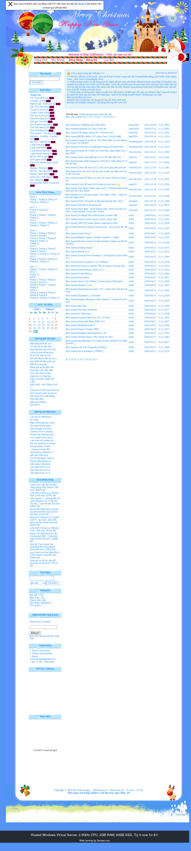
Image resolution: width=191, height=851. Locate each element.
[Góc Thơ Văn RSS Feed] (52, 106)
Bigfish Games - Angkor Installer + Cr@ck (98, 237)
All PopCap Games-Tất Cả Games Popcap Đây (101, 266)
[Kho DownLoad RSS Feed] (55, 124)
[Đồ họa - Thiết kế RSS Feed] (53, 142)
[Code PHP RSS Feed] (49, 148)
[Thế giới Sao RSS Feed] (50, 121)
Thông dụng (85, 114)
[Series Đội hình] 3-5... (41, 461)
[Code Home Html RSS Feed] (54, 153)
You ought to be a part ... (42, 437)
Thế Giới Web (37, 127)
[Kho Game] (71, 125)
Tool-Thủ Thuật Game (41, 162)
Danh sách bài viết (102, 114)
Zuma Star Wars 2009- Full (91, 321)
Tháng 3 (51, 233)
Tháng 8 (43, 199)
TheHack (133, 210)
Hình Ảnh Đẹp (37, 118)
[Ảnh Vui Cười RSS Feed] (52, 115)
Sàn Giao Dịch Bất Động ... (43, 396)
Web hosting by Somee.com (94, 840)
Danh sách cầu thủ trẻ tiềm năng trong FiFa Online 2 (43, 486)
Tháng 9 (34, 241)
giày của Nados (38, 402)
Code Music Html (38, 150)
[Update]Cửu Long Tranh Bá (92, 128)
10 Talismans (84, 313)
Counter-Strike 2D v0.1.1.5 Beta (94, 317)
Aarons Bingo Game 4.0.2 (91, 269)
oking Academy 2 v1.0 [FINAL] (93, 262)
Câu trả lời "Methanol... (41, 417)
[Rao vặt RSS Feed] (46, 180)
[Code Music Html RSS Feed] (54, 150)
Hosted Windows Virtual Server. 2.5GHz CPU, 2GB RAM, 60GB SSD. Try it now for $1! (94, 834)
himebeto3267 (136, 141)
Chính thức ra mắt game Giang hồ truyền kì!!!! (100, 147)
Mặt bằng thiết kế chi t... (42, 343)
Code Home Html (38, 153)
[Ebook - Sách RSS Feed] (52, 174)
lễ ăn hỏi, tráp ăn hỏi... (41, 355)
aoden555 (134, 125)
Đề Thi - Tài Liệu (38, 171)
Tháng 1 (34, 215)
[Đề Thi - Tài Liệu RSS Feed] (55, 171)
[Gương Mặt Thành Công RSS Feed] (32, 185)
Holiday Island (85, 247)
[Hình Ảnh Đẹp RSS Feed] (52, 118)
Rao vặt (34, 180)
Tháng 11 (34, 202)
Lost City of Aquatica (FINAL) (92, 347)
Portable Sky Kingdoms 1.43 (92, 333)
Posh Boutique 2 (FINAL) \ (91, 351)
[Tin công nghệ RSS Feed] (51, 98)
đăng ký (82, 4)
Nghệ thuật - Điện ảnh (41, 104)
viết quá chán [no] (39, 455)
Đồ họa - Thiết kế (38, 142)
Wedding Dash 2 (86, 325)
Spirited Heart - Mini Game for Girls (95, 337)
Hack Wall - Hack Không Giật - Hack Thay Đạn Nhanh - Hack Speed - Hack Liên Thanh (96, 210)
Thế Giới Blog (37, 130)
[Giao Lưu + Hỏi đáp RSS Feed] (55, 177)
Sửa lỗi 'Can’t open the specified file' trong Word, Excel (42, 547)
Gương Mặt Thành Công (42, 183)
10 (111, 117)
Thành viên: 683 (38, 600)
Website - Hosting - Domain (44, 136)
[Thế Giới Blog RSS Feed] (51, 130)
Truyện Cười (36, 109)
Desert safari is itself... (41, 446)
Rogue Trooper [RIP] (88, 329)
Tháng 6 (34, 238)
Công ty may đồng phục (42, 352)
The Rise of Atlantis (87, 310)
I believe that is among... (42, 431)
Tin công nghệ (37, 98)
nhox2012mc (135, 152)
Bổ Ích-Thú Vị (37, 156)
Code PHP (35, 148)
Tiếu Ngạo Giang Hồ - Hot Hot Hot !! (96, 132)
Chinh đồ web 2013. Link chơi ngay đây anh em (102, 167)
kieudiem (133, 201)
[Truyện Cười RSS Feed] (51, 109)
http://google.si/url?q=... (41, 428)
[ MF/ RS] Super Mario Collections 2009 (97, 223)
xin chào (34, 419)
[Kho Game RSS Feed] (49, 159)
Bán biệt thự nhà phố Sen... (43, 349)
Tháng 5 (43, 235)
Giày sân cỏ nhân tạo (40, 376)
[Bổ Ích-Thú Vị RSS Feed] (50, 156)
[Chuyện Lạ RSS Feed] (48, 101)
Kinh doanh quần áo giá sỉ (43, 393)
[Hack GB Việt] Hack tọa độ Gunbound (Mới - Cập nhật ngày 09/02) (43, 536)
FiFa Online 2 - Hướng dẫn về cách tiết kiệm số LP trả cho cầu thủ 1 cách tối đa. (45, 501)
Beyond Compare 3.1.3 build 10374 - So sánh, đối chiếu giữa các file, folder (44, 520)
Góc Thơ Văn (36, 106)
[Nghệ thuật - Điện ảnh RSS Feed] (58, 104)
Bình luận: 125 (37, 597)
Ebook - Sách (37, 174)
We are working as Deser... (43, 443)
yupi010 (133, 157)
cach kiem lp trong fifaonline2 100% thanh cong (44, 553)
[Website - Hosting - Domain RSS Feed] (36, 139)
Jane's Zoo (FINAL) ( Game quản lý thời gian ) (101, 281)
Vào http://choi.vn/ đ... (40, 467)
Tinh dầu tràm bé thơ (40, 373)
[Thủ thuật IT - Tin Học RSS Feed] (58, 133)
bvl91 (131, 215)
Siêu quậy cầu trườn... (41, 464)
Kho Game (35, 159)
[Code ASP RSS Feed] (47, 145)
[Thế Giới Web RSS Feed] (52, 127)
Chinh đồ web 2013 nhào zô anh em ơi (97, 184)
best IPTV (35, 405)
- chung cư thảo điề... (40, 449)
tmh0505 (133, 132)
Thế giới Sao (36, 121)
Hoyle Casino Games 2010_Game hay (97, 219)
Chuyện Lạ (35, 101)
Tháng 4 (34, 210)
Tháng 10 (52, 199)
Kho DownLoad (38, 124)
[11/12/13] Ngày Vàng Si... (43, 458)
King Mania (83, 277)
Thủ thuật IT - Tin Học (41, 133)
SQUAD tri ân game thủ (89, 205)
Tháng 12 (44, 202)
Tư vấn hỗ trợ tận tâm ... (42, 346)
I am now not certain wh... (42, 440)
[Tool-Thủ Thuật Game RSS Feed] (32, 165)
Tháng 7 (34, 199)
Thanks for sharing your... (42, 434)
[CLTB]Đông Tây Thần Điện (91, 125)
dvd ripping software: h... (42, 452)
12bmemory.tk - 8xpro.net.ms (108, 790)
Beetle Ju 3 (83, 251)
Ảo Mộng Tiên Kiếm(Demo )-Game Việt (97, 215)
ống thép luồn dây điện (41, 370)
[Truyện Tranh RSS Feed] (52, 112)
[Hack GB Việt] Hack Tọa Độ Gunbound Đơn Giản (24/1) (44, 510)
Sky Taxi (82, 306)
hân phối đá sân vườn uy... (43, 361)
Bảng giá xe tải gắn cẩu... (42, 367)
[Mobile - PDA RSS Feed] (50, 168)
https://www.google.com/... (43, 422)
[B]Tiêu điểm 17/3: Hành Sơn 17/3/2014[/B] (99, 136)
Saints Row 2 (84, 233)
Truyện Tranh (37, 112)
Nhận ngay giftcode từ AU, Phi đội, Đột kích (99, 157)
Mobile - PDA (36, 168)
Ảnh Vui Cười (37, 115)
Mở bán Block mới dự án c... (44, 358)
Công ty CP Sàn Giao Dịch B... (45, 390)
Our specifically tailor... (41, 425)
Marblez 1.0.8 (85, 285)
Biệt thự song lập (38, 364)
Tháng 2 (43, 223)
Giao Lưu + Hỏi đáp (40, 177)
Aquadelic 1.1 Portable (89, 295)
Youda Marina (85, 273)
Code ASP (35, 145)
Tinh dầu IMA (36, 399)
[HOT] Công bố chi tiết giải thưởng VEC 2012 (100, 201)
